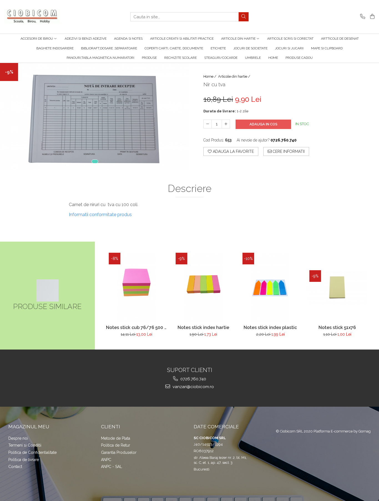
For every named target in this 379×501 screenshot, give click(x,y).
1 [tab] (95, 161)
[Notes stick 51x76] (337, 287)
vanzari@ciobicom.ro (192, 386)
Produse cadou (299, 58)
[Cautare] (244, 16)
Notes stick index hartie (203, 327)
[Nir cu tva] (95, 116)
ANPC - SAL (111, 466)
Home (273, 58)
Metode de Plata (115, 438)
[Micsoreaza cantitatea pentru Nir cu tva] (207, 124)
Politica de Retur (115, 445)
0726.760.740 (192, 378)
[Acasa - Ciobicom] (32, 17)
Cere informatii (288, 151)
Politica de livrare (23, 459)
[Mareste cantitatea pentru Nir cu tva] (226, 124)
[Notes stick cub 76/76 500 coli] (136, 287)
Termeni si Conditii (24, 445)
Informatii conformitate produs (100, 214)
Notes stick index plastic (270, 327)
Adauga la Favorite (233, 151)
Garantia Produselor (119, 452)
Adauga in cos (263, 124)
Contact (15, 466)
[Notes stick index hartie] (203, 287)
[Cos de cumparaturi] (371, 17)
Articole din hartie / (234, 76)
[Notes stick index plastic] (270, 287)
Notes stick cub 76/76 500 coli (136, 327)
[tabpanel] (95, 116)
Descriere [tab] (189, 188)
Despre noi (18, 438)
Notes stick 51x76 (337, 327)
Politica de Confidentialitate (32, 452)
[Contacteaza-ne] (361, 17)
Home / (210, 76)
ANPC (106, 459)
